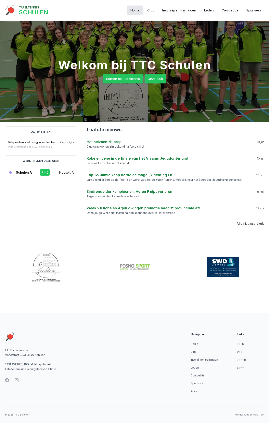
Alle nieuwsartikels (250, 224)
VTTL (240, 352)
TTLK (240, 344)
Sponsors (253, 10)
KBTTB (241, 360)
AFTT (240, 368)
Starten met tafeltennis (123, 79)
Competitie (230, 10)
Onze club (155, 79)
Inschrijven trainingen (179, 10)
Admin (195, 391)
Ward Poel (258, 414)
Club (150, 10)
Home (134, 10)
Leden (209, 10)
